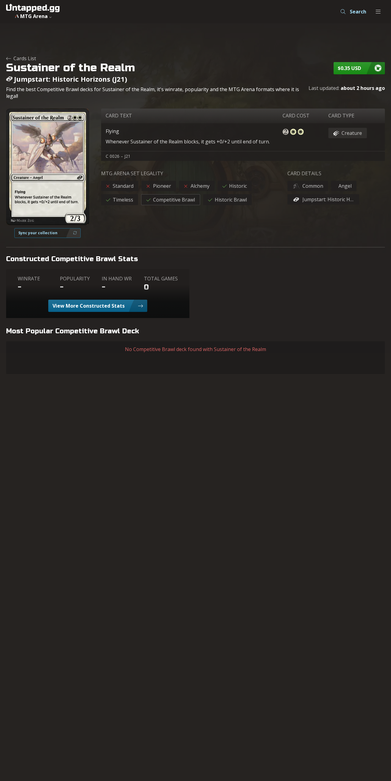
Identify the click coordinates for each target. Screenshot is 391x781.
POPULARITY (75, 278)
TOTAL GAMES (161, 278)
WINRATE (29, 278)
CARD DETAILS (304, 173)
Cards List (24, 58)
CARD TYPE (341, 115)
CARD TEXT (119, 115)
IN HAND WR (117, 278)
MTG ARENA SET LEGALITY (132, 173)
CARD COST (296, 115)
